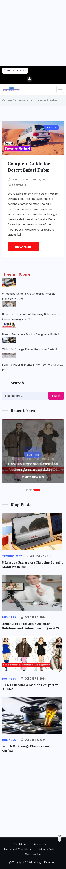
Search (56, 395)
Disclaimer (20, 844)
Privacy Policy (47, 849)
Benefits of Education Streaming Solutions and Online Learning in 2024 (31, 316)
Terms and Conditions (18, 849)
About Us (40, 844)
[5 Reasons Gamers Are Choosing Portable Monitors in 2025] (9, 282)
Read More (23, 246)
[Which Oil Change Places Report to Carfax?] (9, 340)
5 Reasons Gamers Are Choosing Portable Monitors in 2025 (28, 296)
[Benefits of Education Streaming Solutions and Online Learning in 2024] (9, 304)
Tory (14, 179)
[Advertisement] (33, 33)
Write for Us (33, 854)
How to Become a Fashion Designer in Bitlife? (30, 334)
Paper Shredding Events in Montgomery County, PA (32, 367)
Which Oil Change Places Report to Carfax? (29, 349)
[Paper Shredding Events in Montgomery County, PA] (9, 355)
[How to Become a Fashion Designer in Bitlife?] (9, 325)
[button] (26, 490)
